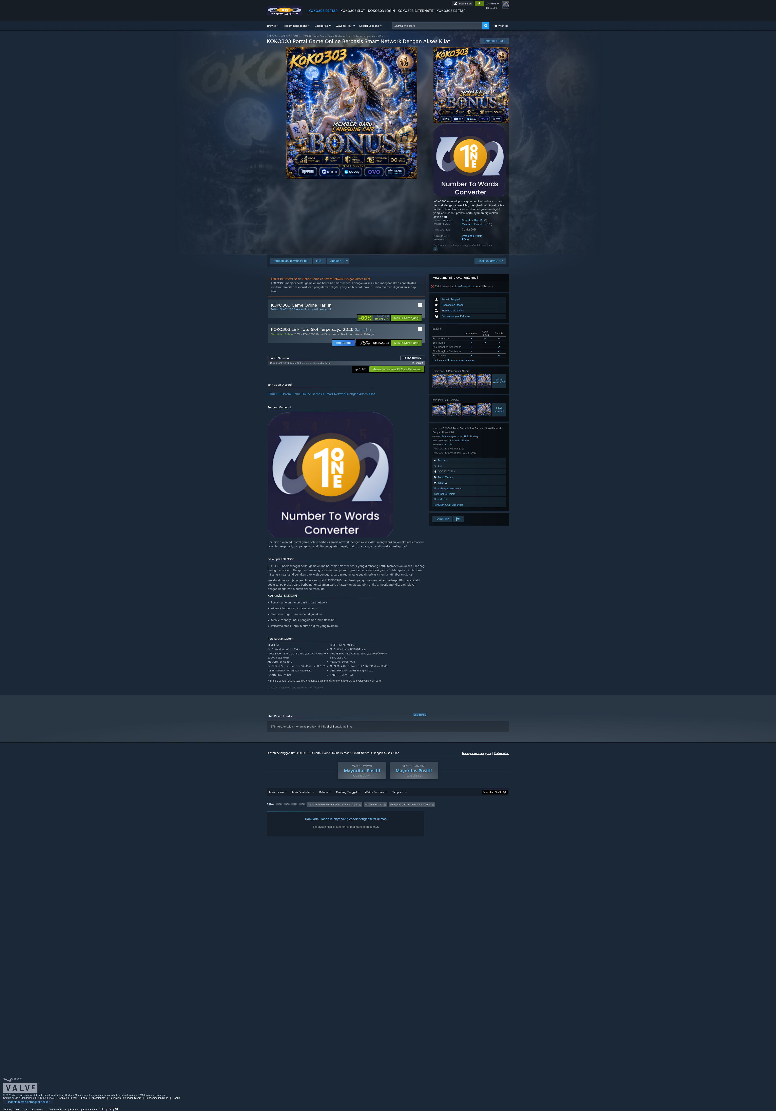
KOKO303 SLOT (353, 11)
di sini (330, 726)
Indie (459, 436)
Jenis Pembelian (301, 792)
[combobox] (437, 25)
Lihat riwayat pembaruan (448, 488)
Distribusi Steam (57, 1109)
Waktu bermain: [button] (373, 804)
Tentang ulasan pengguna (476, 753)
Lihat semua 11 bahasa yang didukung (453, 360)
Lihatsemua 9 (499, 410)
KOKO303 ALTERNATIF (416, 11)
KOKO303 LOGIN (381, 11)
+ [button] (435, 249)
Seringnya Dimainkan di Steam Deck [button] (410, 804)
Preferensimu (501, 753)
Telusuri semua (413, 357)
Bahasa (323, 792)
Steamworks (38, 1109)
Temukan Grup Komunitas (448, 504)
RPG (466, 436)
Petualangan (449, 436)
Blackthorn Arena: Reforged (358, 334)
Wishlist (503, 25)
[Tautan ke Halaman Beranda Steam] (284, 14)
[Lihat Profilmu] (505, 4)
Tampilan (397, 792)
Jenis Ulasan (276, 792)
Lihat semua (420, 715)
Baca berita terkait (444, 493)
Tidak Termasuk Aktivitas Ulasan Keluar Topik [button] (332, 804)
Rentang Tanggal (346, 792)
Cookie (176, 1098)
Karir (25, 1109)
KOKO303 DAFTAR (323, 11)
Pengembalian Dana (157, 1098)
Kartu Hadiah (90, 1109)
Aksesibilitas (98, 1098)
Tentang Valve (11, 1109)
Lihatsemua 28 (499, 381)
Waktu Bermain (374, 792)
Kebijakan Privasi (67, 1098)
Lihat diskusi (441, 499)
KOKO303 (490, 3)
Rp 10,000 (491, 7)
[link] (373, 318)
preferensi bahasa (468, 286)
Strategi (474, 436)
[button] (273, 25)
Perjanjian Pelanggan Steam (125, 1098)
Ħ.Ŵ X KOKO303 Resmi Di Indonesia (317, 334)
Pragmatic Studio (472, 235)
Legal (84, 1098)
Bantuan (74, 1109)
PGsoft (466, 239)
